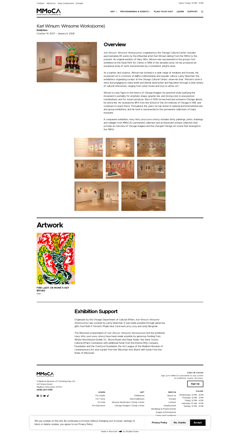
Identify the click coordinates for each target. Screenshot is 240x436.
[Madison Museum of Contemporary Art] (49, 11)
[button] (202, 12)
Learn (180, 12)
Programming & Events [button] (134, 12)
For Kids (101, 402)
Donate (79, 3)
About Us (51, 3)
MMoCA (172, 392)
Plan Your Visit (163, 12)
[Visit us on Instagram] (41, 396)
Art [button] (112, 12)
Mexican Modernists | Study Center (128, 402)
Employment (170, 406)
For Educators (98, 406)
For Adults (100, 396)
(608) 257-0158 (44, 390)
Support (192, 12)
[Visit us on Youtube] (44, 396)
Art (142, 392)
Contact (40, 3)
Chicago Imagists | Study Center (129, 406)
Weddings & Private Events (163, 409)
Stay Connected (65, 3)
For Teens (100, 399)
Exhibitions (139, 396)
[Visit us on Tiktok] (48, 396)
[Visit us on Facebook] (38, 396)
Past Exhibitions (137, 399)
